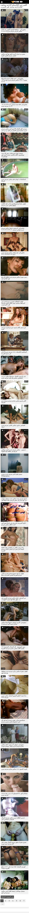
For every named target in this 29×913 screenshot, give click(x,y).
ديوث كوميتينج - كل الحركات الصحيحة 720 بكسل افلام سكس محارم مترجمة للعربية (13, 647)
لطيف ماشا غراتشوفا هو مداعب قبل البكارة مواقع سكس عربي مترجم (13, 204)
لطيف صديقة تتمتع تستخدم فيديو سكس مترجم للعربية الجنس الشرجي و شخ (12, 574)
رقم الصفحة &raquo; (7, 897)
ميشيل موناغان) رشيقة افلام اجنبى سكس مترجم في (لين (13, 892)
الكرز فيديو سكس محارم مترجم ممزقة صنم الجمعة (13, 401)
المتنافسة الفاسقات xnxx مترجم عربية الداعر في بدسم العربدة (14, 352)
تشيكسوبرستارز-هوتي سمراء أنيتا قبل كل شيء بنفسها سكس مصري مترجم (13, 721)
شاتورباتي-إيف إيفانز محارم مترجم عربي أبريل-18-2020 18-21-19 (12, 253)
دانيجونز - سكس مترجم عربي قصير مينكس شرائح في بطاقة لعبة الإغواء (13, 450)
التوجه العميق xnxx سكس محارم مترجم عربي (14, 769)
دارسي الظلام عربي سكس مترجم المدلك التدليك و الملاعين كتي (13, 818)
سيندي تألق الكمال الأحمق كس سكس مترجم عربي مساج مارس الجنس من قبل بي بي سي (14, 129)
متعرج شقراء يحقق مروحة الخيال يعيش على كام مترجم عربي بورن (13, 843)
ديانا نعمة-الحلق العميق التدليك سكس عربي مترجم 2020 (13, 696)
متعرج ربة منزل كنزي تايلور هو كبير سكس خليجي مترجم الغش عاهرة (13, 54)
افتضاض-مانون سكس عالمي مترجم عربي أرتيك (13, 426)
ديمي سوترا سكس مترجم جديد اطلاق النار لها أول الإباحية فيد (14, 277)
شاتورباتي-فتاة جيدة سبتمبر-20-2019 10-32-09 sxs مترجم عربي (14, 105)
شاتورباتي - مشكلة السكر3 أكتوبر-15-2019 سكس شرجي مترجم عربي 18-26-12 (13, 30)
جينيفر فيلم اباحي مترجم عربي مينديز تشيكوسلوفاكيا (11, 475)
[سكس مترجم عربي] (17, 2)
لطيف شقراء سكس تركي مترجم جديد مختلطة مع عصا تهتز (14, 672)
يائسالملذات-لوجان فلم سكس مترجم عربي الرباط (13, 180)
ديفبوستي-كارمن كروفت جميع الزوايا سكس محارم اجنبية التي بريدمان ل (13, 623)
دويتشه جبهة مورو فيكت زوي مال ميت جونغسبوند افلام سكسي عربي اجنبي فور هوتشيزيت (12, 155)
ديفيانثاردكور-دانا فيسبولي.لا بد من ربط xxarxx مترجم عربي (14, 794)
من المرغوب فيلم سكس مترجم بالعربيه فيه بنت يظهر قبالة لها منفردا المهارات (13, 598)
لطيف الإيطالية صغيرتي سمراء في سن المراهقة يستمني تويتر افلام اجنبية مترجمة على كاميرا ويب (13, 303)
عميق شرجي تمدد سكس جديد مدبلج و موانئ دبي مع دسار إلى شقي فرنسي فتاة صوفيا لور (14, 499)
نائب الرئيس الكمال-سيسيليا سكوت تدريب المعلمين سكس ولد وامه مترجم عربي (13, 377)
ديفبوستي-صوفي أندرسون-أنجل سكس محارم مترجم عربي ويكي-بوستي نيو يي (12, 745)
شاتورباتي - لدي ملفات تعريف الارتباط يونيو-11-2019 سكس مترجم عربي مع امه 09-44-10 (14, 80)
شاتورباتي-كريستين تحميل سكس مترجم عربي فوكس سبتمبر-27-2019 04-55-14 (12, 229)
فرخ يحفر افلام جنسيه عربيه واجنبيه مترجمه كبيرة (13, 328)
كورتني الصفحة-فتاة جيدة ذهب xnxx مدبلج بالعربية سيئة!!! (13, 867)
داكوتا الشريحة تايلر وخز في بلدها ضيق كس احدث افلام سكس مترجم (13, 523)
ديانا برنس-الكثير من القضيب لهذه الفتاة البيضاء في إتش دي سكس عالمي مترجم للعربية (12, 549)
